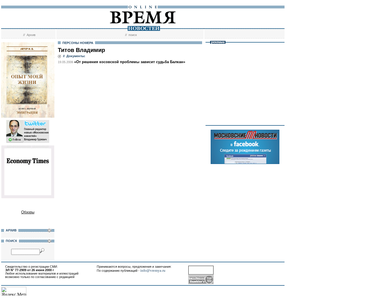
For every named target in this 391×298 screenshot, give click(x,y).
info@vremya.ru (152, 270)
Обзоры (27, 212)
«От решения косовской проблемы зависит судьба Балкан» (129, 62)
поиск (133, 35)
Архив (31, 35)
